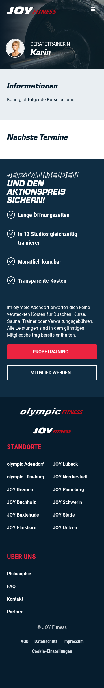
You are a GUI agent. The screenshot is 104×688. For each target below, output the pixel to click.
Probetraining (50, 352)
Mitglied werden (50, 372)
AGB (25, 641)
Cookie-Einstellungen (52, 651)
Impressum (73, 641)
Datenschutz (45, 641)
